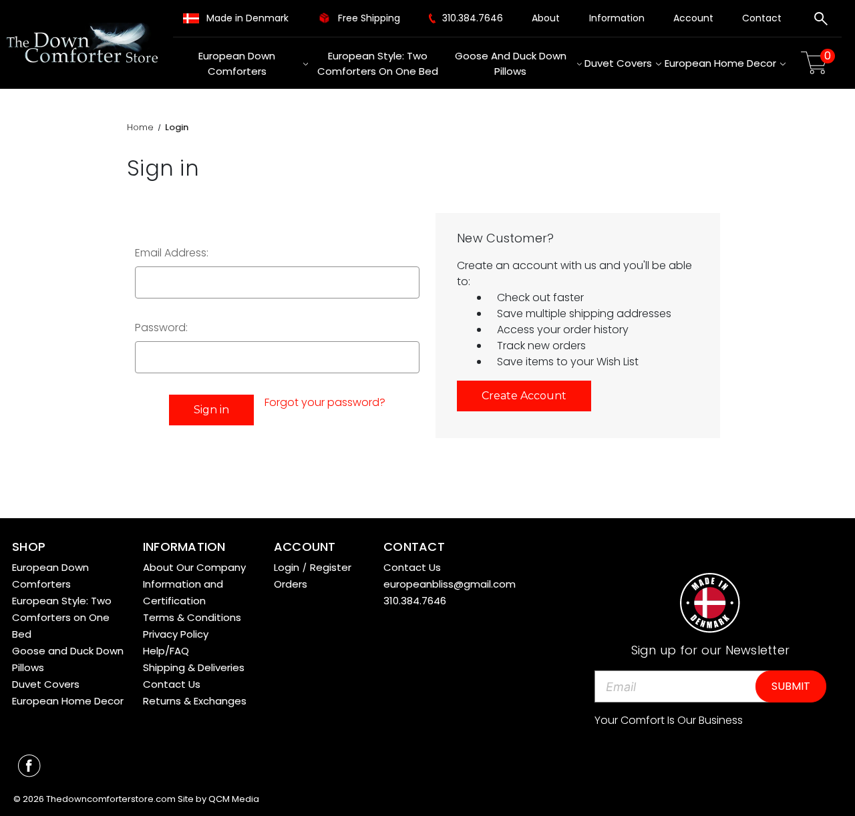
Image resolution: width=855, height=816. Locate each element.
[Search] (821, 20)
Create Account (524, 395)
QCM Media (233, 799)
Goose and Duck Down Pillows (510, 63)
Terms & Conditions (192, 617)
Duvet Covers (618, 63)
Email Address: (171, 252)
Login (286, 567)
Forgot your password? (325, 402)
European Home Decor (720, 63)
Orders (290, 584)
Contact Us (171, 684)
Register (330, 567)
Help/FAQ (166, 651)
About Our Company (194, 567)
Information (617, 18)
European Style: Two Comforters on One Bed (377, 63)
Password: (161, 327)
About (546, 18)
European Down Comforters (236, 63)
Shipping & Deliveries (193, 667)
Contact (762, 18)
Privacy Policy (175, 634)
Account (693, 18)
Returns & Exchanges (194, 701)
